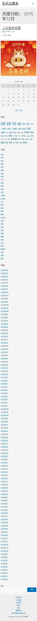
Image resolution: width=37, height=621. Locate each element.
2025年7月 (4, 289)
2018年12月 (4, 484)
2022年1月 (4, 368)
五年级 (20, 129)
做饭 (24, 129)
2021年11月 (4, 374)
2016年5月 (4, 532)
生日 (2, 230)
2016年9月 (4, 526)
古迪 (2, 173)
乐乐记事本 (10, 3)
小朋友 (3, 195)
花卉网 (18, 602)
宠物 (2, 186)
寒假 (2, 189)
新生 (2, 211)
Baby (2, 154)
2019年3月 (4, 475)
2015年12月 (4, 544)
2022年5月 (4, 355)
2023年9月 (4, 314)
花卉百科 (18, 597)
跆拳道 (3, 249)
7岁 (14, 123)
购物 (2, 246)
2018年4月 (4, 503)
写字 (7, 132)
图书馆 (2, 136)
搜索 (2, 586)
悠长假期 (14, 139)
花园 (2, 239)
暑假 (2, 214)
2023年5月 (4, 327)
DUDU (18, 605)
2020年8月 (4, 421)
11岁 (32, 124)
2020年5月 (4, 431)
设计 (2, 243)
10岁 (28, 124)
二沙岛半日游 (11, 28)
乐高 (2, 157)
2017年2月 (4, 516)
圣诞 (6, 136)
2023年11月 (4, 308)
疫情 (6, 142)
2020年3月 (4, 437)
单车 (2, 167)
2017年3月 (4, 513)
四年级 (26, 132)
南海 (2, 170)
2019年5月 (4, 469)
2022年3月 (4, 361)
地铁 (10, 136)
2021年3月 (4, 399)
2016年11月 (4, 519)
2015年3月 (4, 573)
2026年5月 (4, 273)
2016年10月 (4, 522)
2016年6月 (4, 529)
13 (33, 93)
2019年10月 (4, 453)
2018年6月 (4, 500)
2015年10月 (4, 551)
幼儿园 (3, 198)
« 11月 (16, 110)
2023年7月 (4, 320)
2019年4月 (4, 472)
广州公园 (18, 600)
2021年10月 (4, 377)
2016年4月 (4, 535)
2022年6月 (4, 352)
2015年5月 (4, 567)
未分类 (3, 217)
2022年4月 (4, 358)
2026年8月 (4, 270)
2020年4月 (4, 434)
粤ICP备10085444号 (18, 613)
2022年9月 (4, 349)
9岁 (23, 124)
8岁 (19, 123)
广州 (5, 139)
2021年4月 (4, 396)
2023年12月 (5, 305)
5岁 (3, 123)
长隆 (20, 142)
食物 (2, 255)
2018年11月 (4, 488)
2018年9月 (4, 494)
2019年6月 (4, 466)
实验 (2, 183)
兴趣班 (3, 132)
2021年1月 (4, 406)
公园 (28, 128)
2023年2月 (4, 336)
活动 (2, 220)
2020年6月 (4, 428)
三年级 (8, 129)
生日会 (27, 139)
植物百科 (18, 610)
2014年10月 (4, 579)
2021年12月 (4, 371)
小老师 (23, 136)
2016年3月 (4, 538)
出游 (10, 132)
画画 (2, 142)
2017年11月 (4, 507)
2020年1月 (4, 443)
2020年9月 (4, 418)
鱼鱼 (2, 258)
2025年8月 (4, 286)
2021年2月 (4, 402)
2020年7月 (4, 425)
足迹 (18, 608)
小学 (2, 192)
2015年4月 (4, 570)
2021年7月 (4, 387)
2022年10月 (5, 346)
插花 (2, 205)
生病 (31, 139)
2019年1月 (4, 481)
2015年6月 (4, 563)
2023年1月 (4, 339)
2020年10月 (5, 415)
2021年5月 (4, 393)
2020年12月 (5, 409)
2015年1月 (4, 576)
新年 (2, 208)
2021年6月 (4, 390)
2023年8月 (4, 317)
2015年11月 (4, 548)
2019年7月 (4, 462)
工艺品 (28, 136)
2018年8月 (4, 497)
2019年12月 (4, 447)
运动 (16, 142)
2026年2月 (4, 279)
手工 (2, 202)
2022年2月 (4, 365)
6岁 (8, 123)
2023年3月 (4, 333)
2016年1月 (4, 541)
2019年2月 (4, 478)
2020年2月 (4, 440)
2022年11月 (4, 342)
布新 (32, 136)
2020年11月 (4, 412)
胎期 (2, 236)
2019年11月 (4, 450)
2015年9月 (4, 554)
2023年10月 (5, 311)
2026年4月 (4, 276)
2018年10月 (4, 491)
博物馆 (15, 132)
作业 (2, 161)
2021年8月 (4, 383)
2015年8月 (4, 557)
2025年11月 (4, 283)
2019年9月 (4, 456)
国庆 (32, 132)
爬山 (19, 139)
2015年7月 (4, 560)
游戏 (2, 224)
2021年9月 (4, 380)
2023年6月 (4, 324)
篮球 (10, 142)
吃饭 (18, 132)
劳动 (2, 164)
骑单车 (25, 142)
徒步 (8, 139)
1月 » (21, 110)
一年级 (3, 129)
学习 (16, 136)
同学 (22, 132)
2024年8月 (4, 298)
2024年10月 (5, 295)
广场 (2, 139)
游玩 (2, 227)
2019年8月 (4, 459)
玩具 (22, 139)
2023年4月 (4, 330)
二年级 (14, 128)
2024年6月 (4, 302)
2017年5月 (4, 510)
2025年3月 (4, 292)
